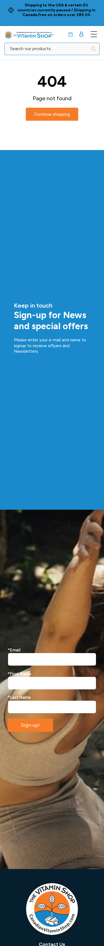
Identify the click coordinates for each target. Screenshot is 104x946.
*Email (14, 650)
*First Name (19, 673)
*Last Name (19, 697)
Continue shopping (52, 114)
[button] (71, 34)
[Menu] (94, 34)
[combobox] (52, 49)
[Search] (93, 49)
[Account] (81, 34)
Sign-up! (30, 725)
